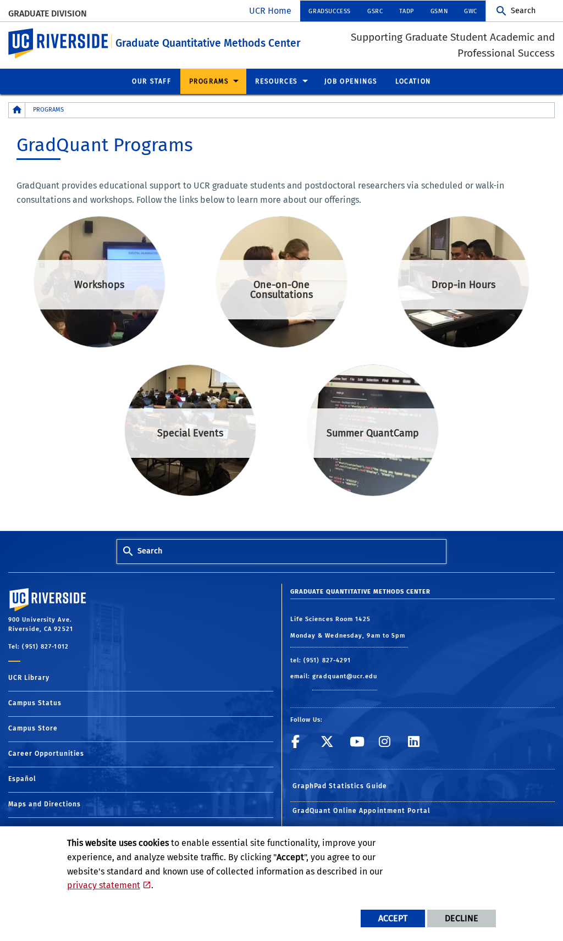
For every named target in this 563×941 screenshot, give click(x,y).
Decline (461, 918)
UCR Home (270, 10)
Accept (392, 918)
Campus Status (35, 703)
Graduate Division (47, 13)
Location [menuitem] (413, 81)
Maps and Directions (44, 804)
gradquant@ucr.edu (344, 676)
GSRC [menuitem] (375, 11)
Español (22, 779)
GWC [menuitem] (470, 11)
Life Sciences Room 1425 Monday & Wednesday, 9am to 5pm (349, 627)
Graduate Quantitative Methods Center (208, 43)
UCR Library (28, 678)
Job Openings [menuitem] (351, 81)
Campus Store (33, 728)
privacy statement (103, 885)
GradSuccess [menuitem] (329, 11)
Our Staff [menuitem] (151, 81)
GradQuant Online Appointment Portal (361, 811)
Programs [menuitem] (209, 81)
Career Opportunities (46, 753)
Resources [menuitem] (276, 81)
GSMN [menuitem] (439, 11)
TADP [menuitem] (406, 11)
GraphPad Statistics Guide (340, 786)
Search (523, 10)
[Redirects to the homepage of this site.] (17, 110)
